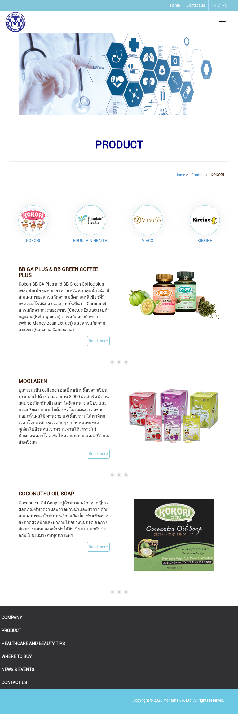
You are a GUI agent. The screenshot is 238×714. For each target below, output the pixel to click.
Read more (98, 341)
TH (213, 5)
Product (198, 175)
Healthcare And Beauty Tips (33, 643)
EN (225, 5)
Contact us (196, 5)
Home (175, 5)
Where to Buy (17, 656)
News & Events (18, 669)
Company (12, 617)
